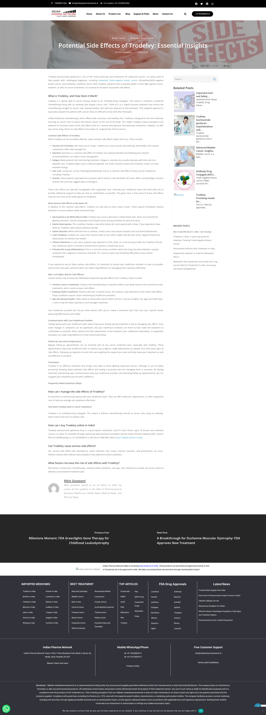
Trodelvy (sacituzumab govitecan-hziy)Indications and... (204, 123)
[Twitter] (201, 3)
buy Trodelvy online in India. (130, 437)
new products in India (149, 566)
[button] (115, 14)
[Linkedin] (207, 3)
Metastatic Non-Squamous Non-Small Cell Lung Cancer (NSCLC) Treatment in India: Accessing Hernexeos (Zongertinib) (195, 265)
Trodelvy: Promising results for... (205, 198)
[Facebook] (196, 3)
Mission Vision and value (57, 663)
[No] (262, 710)
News (155, 14)
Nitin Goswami (125, 52)
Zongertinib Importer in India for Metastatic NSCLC (193, 255)
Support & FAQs (141, 14)
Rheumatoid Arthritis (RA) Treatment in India (194, 248)
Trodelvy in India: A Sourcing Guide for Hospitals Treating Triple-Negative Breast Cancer (192, 240)
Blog (128, 14)
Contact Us (167, 14)
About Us (100, 14)
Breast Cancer (118, 38)
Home (89, 14)
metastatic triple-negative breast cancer (118, 80)
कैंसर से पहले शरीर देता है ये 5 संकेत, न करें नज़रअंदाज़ (192, 232)
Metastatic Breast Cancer (142, 38)
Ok (201, 711)
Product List (115, 14)
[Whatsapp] (212, 3)
